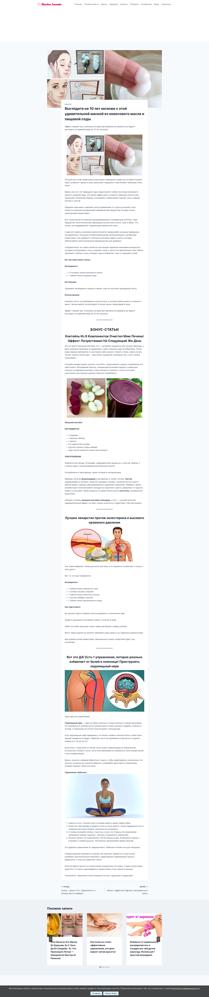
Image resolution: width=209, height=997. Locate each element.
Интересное (146, 4)
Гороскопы (166, 4)
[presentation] (65, 925)
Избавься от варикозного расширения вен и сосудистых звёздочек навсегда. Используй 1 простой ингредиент (144, 948)
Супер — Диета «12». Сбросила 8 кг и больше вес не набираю (78, 890)
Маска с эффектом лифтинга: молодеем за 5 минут (127, 890)
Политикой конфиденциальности (185, 988)
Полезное (134, 4)
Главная (78, 4)
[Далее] (158, 939)
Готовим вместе (91, 4)
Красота (124, 4)
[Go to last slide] (50, 939)
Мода (156, 4)
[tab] (100, 967)
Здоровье (113, 4)
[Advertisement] (104, 25)
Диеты (104, 4)
